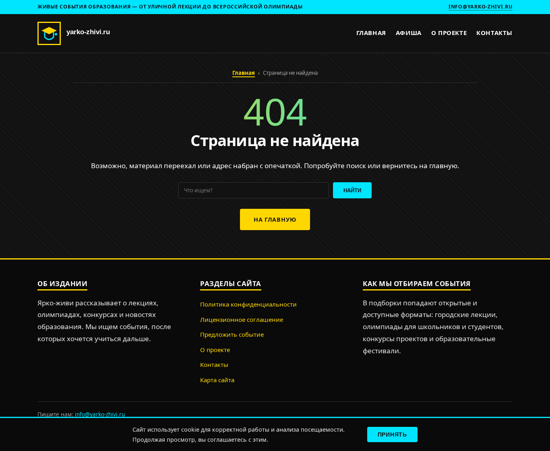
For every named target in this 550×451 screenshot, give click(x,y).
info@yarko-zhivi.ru (481, 6)
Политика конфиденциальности (248, 304)
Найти (352, 190)
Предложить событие (232, 334)
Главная (371, 33)
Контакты (494, 33)
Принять (392, 434)
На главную (275, 219)
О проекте (449, 33)
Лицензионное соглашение (241, 319)
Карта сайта (217, 380)
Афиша (409, 33)
